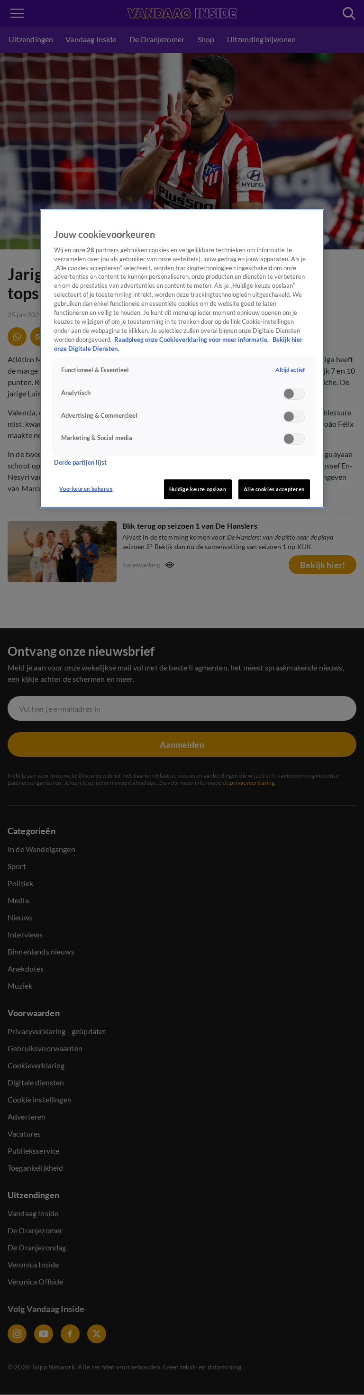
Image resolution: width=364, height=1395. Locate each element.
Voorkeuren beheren (85, 489)
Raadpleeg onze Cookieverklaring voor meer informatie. (192, 339)
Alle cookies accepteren (274, 489)
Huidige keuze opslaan (198, 489)
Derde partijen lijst (80, 462)
